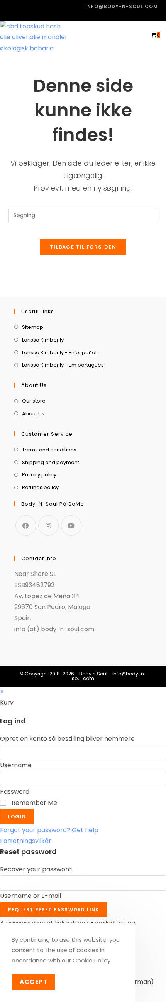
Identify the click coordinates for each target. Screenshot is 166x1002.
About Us (33, 413)
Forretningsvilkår (25, 840)
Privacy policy (39, 474)
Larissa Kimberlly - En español (59, 352)
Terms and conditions (49, 449)
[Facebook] (25, 525)
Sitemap (32, 327)
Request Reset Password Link (53, 909)
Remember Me (33, 802)
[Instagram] (48, 525)
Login (17, 816)
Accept (33, 982)
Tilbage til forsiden (83, 246)
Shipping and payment (50, 462)
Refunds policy (40, 487)
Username (16, 765)
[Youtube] (71, 525)
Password (14, 791)
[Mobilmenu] (163, 35)
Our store (34, 401)
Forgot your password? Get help (49, 830)
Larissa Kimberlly (43, 339)
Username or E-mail (30, 895)
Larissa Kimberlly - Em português (63, 364)
